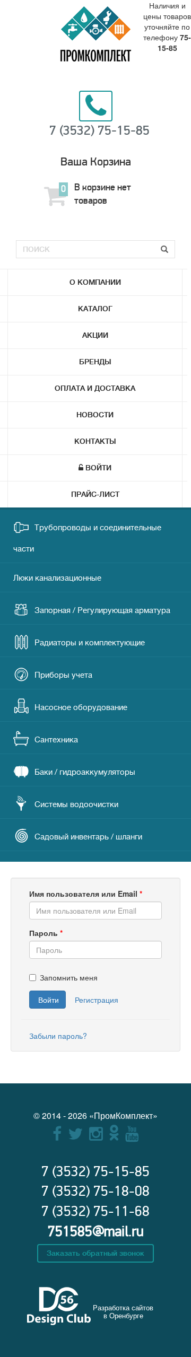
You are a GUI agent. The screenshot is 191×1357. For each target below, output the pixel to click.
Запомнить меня (69, 977)
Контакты (95, 441)
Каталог (95, 308)
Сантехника (56, 740)
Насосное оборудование (80, 707)
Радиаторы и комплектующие (89, 642)
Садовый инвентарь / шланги (88, 837)
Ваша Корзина (95, 161)
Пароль (46, 932)
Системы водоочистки (76, 804)
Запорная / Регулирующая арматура (102, 610)
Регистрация (96, 999)
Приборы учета (63, 675)
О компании (95, 282)
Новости (95, 414)
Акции (95, 335)
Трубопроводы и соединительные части (87, 538)
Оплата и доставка (95, 388)
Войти (98, 467)
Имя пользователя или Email (85, 893)
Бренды (95, 361)
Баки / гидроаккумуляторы (84, 772)
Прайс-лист (95, 494)
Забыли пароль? (58, 1035)
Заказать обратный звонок (95, 1253)
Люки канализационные (57, 578)
